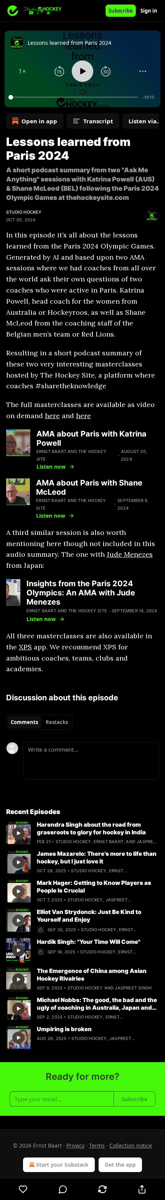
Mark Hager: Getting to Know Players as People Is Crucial (94, 886)
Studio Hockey (24, 212)
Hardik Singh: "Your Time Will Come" (88, 941)
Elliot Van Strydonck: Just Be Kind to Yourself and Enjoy (89, 915)
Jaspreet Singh (133, 988)
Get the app (120, 1164)
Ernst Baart (51, 451)
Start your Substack (62, 1164)
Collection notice (130, 1145)
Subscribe (121, 10)
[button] (22, 71)
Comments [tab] (24, 722)
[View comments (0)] (62, 1189)
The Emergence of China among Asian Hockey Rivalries (92, 974)
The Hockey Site (87, 610)
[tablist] (39, 722)
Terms (97, 1145)
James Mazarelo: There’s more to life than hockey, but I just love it (97, 857)
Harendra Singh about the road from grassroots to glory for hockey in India (91, 828)
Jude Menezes (130, 554)
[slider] (74, 97)
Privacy (75, 1145)
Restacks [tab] (57, 722)
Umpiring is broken (64, 1029)
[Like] (23, 1189)
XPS (25, 647)
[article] (82, 833)
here (52, 415)
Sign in (148, 10)
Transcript (98, 121)
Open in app (39, 121)
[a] (18, 833)
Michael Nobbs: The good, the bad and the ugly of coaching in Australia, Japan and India (97, 1004)
